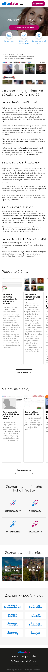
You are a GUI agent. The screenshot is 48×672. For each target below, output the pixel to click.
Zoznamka (5, 54)
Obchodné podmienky (29, 671)
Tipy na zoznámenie (17, 54)
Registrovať (38, 4)
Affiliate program (17, 671)
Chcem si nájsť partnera (24, 27)
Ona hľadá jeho (28, 669)
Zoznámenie (19, 669)
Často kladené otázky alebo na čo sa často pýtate (19, 56)
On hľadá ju (36, 669)
